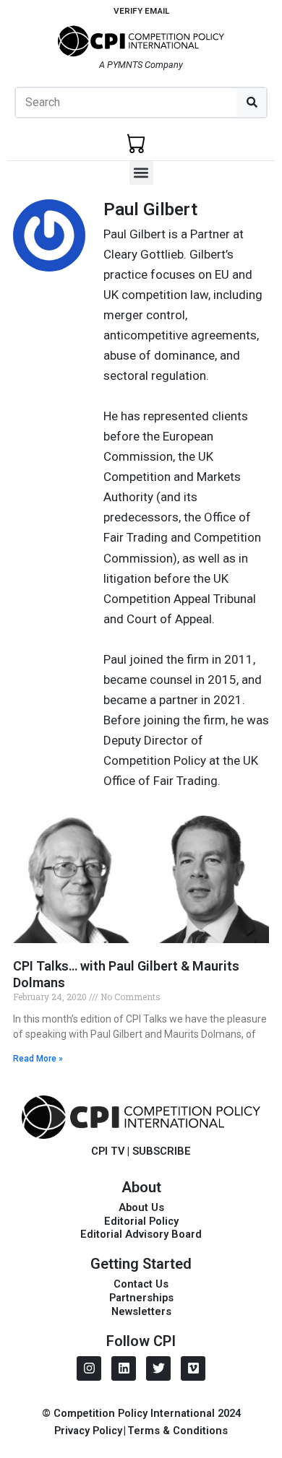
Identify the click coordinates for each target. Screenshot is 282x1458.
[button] (141, 173)
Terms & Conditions (177, 1430)
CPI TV (107, 1151)
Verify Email (141, 11)
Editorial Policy (141, 1221)
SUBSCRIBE (161, 1151)
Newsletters (141, 1311)
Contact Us (141, 1283)
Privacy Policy (88, 1430)
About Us (141, 1207)
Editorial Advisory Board (141, 1234)
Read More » (38, 1059)
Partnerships (141, 1297)
